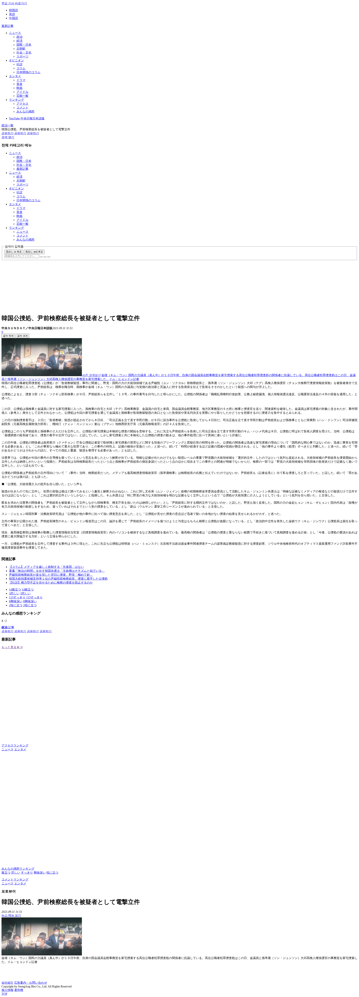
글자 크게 (22, 335)
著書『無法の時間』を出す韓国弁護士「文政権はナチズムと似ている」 (57, 570)
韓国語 (13, 10)
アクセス (22, 103)
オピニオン (16, 60)
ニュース (15, 32)
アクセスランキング (14, 745)
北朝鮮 (20, 48)
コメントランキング (14, 879)
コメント (22, 107)
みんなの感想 (25, 111)
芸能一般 (22, 95)
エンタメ (15, 76)
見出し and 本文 (34, 251)
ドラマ (20, 80)
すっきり (27, 872)
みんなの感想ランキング (17, 868)
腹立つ (5, 872)
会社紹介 (7, 982)
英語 (12, 14)
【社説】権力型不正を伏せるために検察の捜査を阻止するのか (51, 582)
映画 (19, 87)
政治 (19, 36)
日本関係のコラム (28, 72)
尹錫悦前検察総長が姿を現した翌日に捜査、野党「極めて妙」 (51, 574)
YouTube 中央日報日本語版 (27, 118)
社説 (19, 64)
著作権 (18, 990)
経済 (19, 40)
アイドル (22, 91)
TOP (4, 993)
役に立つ (52, 872)
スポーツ (22, 56)
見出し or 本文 (14, 251)
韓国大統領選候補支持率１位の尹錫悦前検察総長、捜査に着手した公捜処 (58, 578)
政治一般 (7, 125)
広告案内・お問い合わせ (30, 982)
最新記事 (7, 26)
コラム (20, 68)
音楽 (19, 84)
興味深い (40, 872)
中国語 (13, 18)
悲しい (15, 872)
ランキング (16, 99)
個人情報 (7, 990)
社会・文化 (23, 52)
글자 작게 (8, 335)
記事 (7, 627)
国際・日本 (23, 44)
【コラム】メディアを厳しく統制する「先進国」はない (46, 566)
